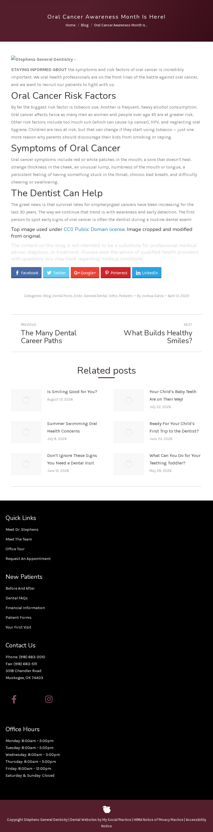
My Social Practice (116, 820)
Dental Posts (62, 296)
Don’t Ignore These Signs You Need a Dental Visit (72, 459)
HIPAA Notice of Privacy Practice (158, 820)
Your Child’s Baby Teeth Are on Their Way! (172, 395)
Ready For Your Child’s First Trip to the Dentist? (174, 427)
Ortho (113, 296)
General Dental (95, 296)
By (150, 296)
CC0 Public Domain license (94, 229)
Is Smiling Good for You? (72, 391)
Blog (47, 296)
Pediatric (126, 296)
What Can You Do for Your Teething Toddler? (175, 459)
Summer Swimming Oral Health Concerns (72, 427)
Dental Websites (83, 820)
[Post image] (26, 400)
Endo (78, 296)
